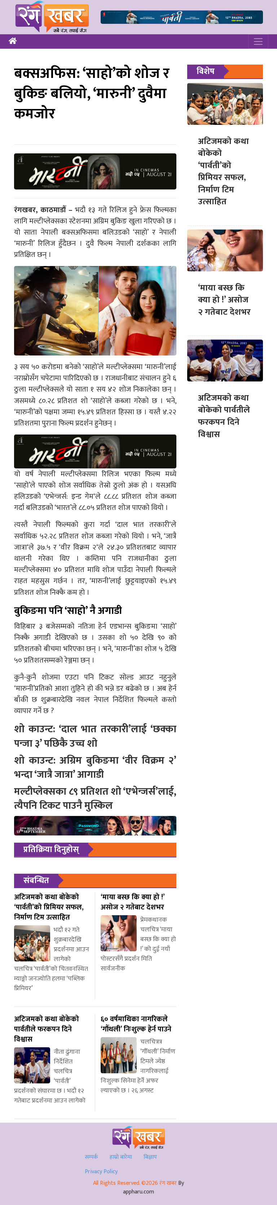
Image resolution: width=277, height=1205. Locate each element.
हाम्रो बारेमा (121, 1157)
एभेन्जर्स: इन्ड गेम (69, 496)
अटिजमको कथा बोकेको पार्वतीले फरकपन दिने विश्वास (224, 416)
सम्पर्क (91, 1157)
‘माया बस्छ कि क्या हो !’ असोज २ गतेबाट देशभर (224, 300)
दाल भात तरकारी (143, 524)
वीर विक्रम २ (78, 547)
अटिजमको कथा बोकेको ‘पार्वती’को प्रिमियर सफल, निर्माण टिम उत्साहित (223, 171)
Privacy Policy (101, 1171)
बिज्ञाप (150, 1157)
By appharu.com (153, 1187)
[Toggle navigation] (258, 41)
